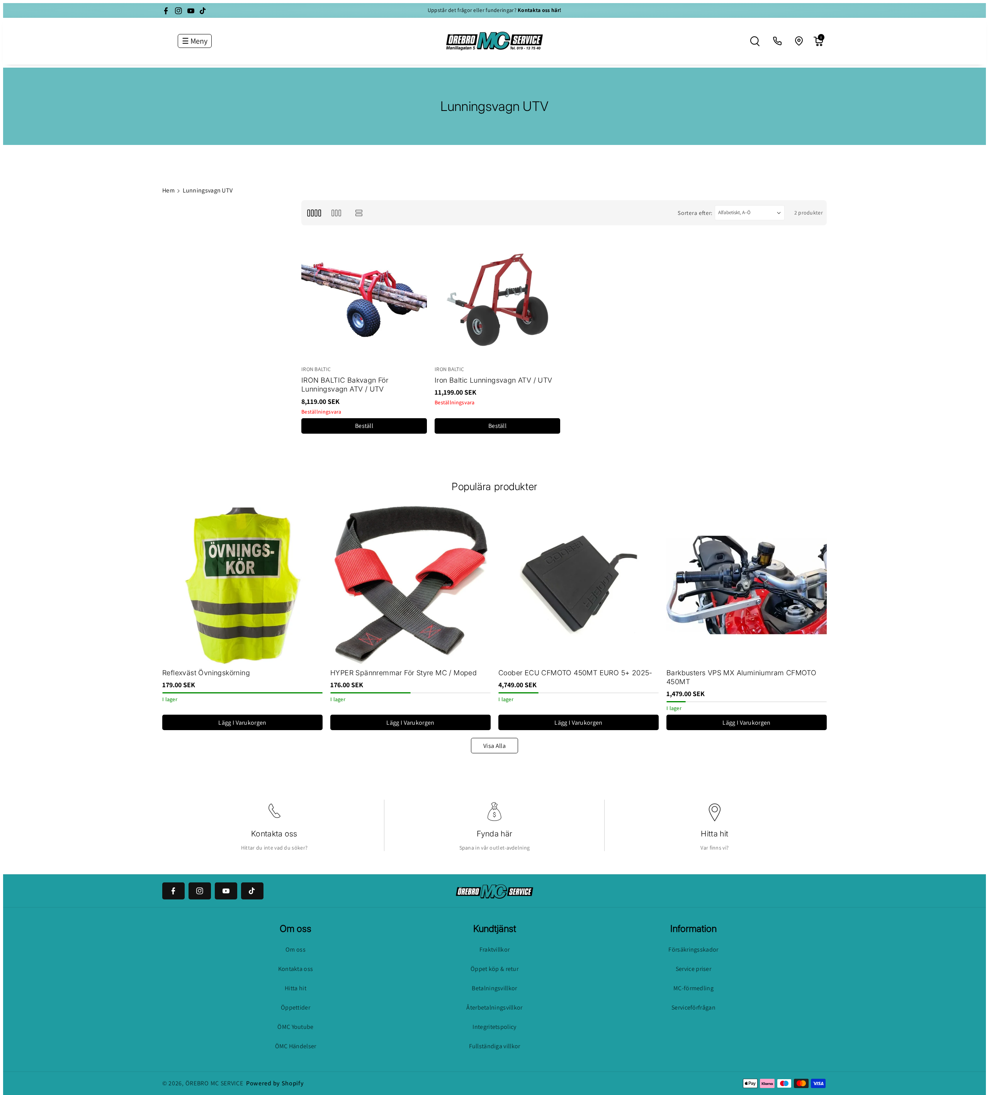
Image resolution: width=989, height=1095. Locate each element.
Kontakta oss (274, 833)
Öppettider (295, 1007)
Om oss (295, 949)
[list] (359, 212)
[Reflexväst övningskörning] (242, 585)
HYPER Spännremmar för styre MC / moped (403, 673)
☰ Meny (194, 41)
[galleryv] (336, 212)
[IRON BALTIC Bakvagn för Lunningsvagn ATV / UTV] (364, 300)
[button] (754, 41)
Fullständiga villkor (494, 1046)
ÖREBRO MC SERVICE (214, 1083)
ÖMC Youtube (295, 1027)
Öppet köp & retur (494, 969)
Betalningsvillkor (494, 988)
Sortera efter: (695, 212)
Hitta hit (714, 833)
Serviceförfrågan (693, 1007)
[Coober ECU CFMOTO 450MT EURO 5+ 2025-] (578, 585)
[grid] (314, 212)
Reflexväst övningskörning (206, 673)
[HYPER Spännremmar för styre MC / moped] (410, 585)
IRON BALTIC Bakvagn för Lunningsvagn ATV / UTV (344, 384)
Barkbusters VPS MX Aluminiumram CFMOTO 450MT (741, 677)
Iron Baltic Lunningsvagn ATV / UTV (493, 380)
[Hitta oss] (799, 41)
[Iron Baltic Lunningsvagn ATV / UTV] (497, 300)
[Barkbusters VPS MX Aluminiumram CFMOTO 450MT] (746, 585)
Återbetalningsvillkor (494, 1007)
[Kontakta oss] (778, 41)
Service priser (693, 969)
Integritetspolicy (494, 1027)
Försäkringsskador (693, 949)
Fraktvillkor (494, 949)
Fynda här (495, 833)
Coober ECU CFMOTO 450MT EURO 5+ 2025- (575, 673)
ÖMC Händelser (295, 1046)
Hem (168, 190)
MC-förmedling (693, 988)
